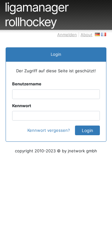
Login (87, 130)
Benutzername (26, 83)
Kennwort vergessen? (48, 130)
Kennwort (21, 105)
